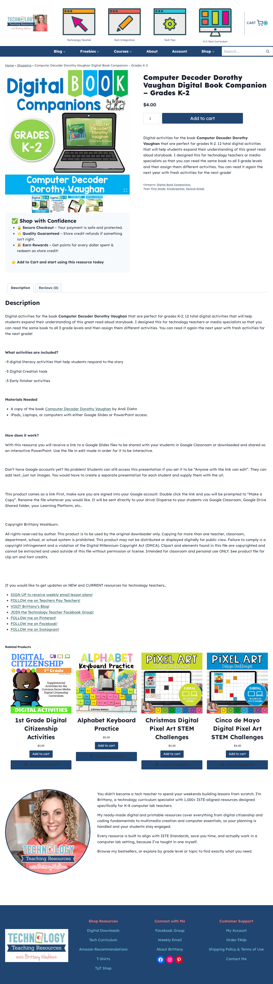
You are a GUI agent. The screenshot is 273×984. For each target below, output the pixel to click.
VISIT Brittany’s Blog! (30, 606)
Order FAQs (236, 940)
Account (179, 51)
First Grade (158, 188)
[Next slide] (101, 204)
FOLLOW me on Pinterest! (33, 618)
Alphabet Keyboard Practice (106, 724)
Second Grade (195, 188)
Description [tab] (20, 288)
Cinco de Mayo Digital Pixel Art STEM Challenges (237, 728)
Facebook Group (169, 930)
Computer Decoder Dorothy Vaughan (78, 409)
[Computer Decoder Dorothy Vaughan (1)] (67, 132)
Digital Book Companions (173, 184)
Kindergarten (175, 188)
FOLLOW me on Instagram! (35, 629)
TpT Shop (103, 968)
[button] (40, 204)
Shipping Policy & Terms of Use (236, 949)
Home (9, 65)
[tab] (62, 190)
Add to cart (202, 118)
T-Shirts (103, 959)
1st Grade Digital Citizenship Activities (41, 728)
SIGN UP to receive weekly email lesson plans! (52, 594)
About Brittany (170, 949)
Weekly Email (170, 940)
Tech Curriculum (103, 940)
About (152, 51)
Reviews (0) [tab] (48, 288)
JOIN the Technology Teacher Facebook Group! (52, 612)
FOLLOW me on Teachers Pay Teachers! (45, 600)
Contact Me (236, 959)
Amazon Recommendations (103, 949)
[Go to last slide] (34, 204)
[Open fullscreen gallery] (125, 190)
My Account (236, 930)
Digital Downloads (103, 930)
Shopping (24, 65)
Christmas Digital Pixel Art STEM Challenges (172, 728)
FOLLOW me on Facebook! (34, 623)
